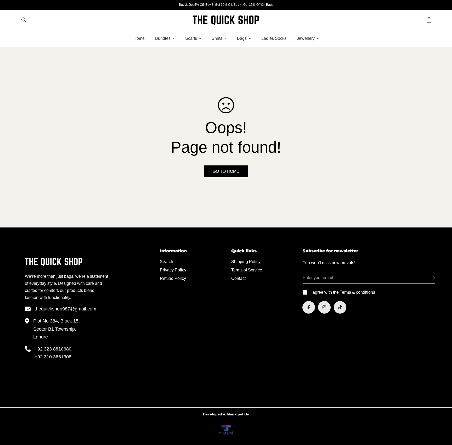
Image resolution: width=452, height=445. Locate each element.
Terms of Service (246, 270)
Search (166, 261)
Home (139, 38)
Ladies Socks (273, 38)
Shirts (217, 38)
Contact (238, 278)
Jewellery (306, 38)
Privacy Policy (173, 270)
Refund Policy (173, 278)
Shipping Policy (246, 261)
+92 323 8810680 (53, 349)
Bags (242, 38)
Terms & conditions (357, 292)
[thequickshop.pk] (226, 20)
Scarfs (191, 38)
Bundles (163, 38)
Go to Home (226, 171)
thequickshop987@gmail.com (65, 309)
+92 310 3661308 (53, 356)
